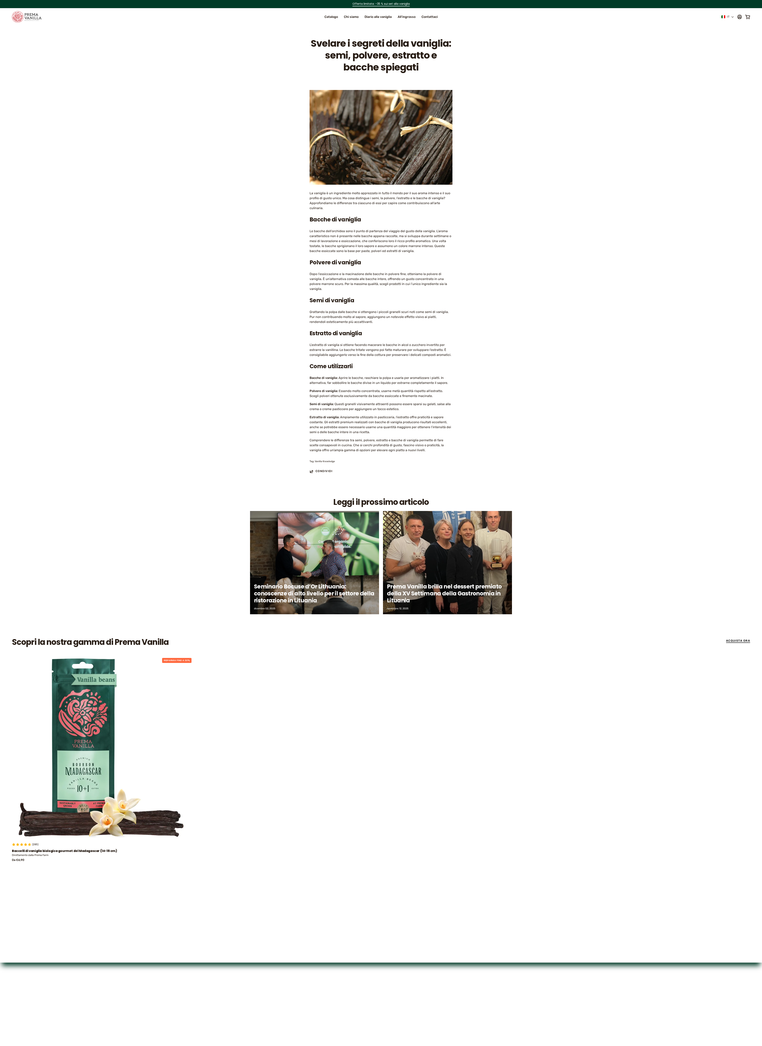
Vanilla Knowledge (325, 461)
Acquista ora (738, 640)
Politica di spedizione (400, 1005)
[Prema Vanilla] (27, 17)
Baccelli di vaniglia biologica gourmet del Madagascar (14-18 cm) (64, 851)
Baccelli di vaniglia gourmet (351, 992)
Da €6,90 (18, 860)
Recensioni (339, 1012)
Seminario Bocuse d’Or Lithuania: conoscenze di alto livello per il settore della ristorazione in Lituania (314, 593)
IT (728, 16)
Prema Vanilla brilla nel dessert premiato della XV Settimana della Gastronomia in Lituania (444, 593)
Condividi (324, 471)
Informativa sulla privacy (403, 992)
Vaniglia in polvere (344, 999)
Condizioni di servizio (400, 1012)
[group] (381, 4)
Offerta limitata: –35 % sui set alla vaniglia (381, 4)
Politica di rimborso (399, 999)
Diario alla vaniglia (344, 1005)
